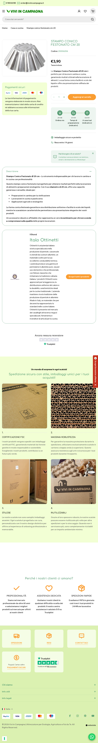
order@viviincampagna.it (32, 3)
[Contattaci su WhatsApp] (91, 736)
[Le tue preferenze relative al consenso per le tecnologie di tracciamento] (4, 738)
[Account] (79, 11)
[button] (95, 371)
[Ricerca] (92, 19)
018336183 (11, 3)
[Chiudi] (92, 153)
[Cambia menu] (3, 11)
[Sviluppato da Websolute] (91, 727)
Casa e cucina (17, 28)
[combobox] (49, 19)
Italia (8, 709)
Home (5, 28)
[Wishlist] (85, 11)
